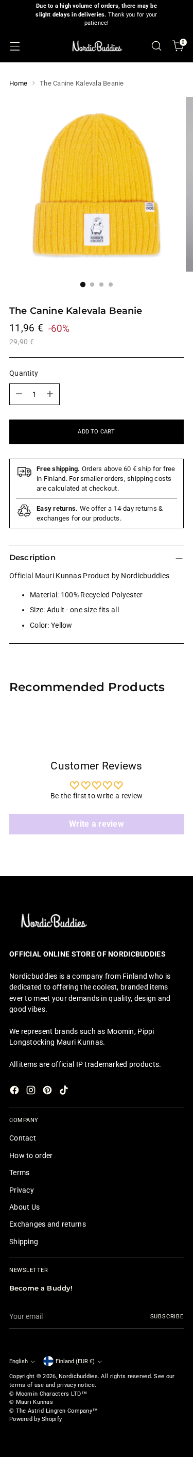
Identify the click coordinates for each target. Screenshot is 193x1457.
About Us (24, 1207)
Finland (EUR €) (75, 1361)
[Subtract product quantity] (19, 394)
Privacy (21, 1190)
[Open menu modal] (14, 46)
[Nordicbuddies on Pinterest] (48, 1091)
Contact (22, 1138)
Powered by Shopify (35, 1419)
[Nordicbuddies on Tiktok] (65, 1091)
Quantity (23, 373)
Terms (19, 1172)
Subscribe (167, 1316)
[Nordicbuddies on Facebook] (15, 1091)
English (18, 1361)
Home (18, 83)
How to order (30, 1155)
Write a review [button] (96, 824)
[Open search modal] (156, 46)
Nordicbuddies (78, 1376)
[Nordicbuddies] (96, 46)
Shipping (23, 1241)
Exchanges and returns (47, 1224)
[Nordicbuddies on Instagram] (32, 1091)
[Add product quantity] (50, 394)
